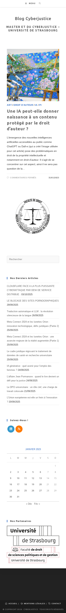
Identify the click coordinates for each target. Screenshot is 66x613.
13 (40, 478)
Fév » (37, 503)
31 (18, 496)
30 (11, 496)
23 (11, 490)
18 (25, 484)
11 (25, 478)
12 (33, 478)
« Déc (29, 503)
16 (11, 484)
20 (40, 484)
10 (18, 478)
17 (18, 484)
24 (18, 490)
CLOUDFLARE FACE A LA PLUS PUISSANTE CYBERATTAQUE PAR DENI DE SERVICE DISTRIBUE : (31, 290)
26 (33, 490)
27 (40, 490)
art (9, 105)
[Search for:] (38, 3)
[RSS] (19, 429)
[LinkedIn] (10, 429)
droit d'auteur (23, 105)
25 (25, 490)
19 (33, 484)
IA (36, 105)
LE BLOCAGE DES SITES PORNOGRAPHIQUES (33, 300)
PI (40, 105)
